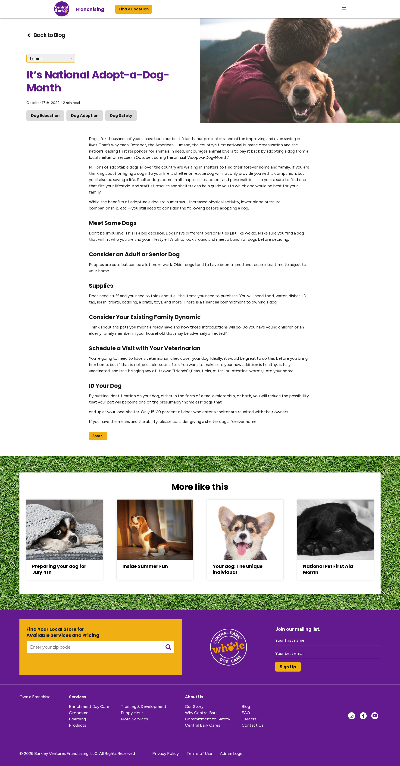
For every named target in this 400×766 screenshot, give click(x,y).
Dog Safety (121, 115)
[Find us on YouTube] (374, 715)
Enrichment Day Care (89, 706)
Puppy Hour (132, 712)
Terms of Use (199, 753)
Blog (246, 706)
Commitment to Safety (207, 719)
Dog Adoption (84, 115)
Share (97, 436)
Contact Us (252, 725)
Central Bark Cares (202, 725)
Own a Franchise (34, 696)
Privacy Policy (165, 753)
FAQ (246, 712)
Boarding (77, 719)
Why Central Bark (201, 712)
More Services (134, 719)
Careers (249, 719)
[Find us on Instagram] (351, 715)
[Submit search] (168, 647)
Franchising (90, 9)
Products (77, 725)
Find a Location (134, 9)
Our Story (194, 706)
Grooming (78, 712)
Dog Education (45, 115)
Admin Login (232, 753)
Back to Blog (49, 35)
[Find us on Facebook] (363, 715)
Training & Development (143, 706)
